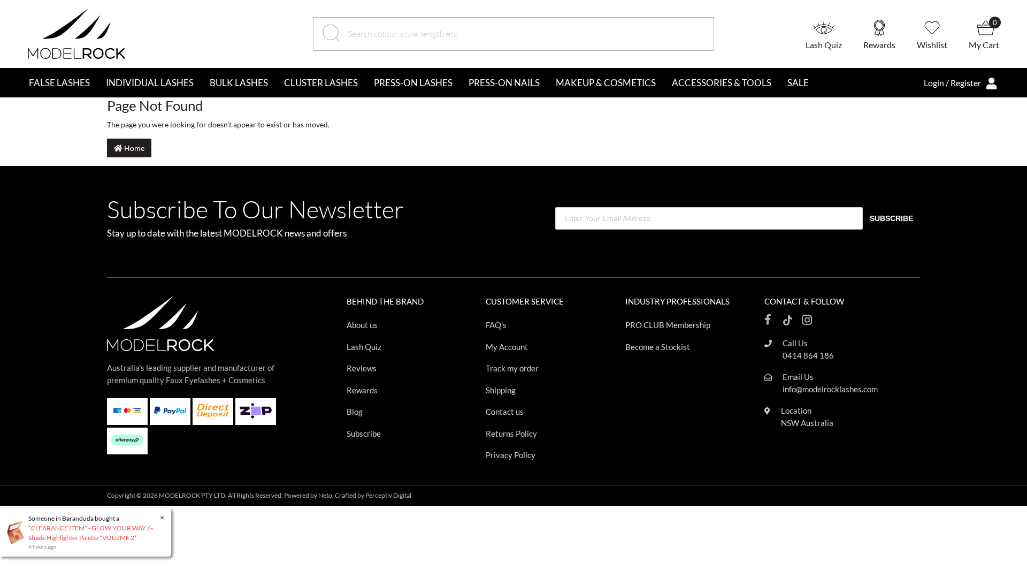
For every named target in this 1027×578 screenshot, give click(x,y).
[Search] (332, 33)
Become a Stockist (657, 347)
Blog (355, 411)
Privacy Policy (510, 455)
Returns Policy (511, 433)
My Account (507, 347)
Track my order (512, 368)
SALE (798, 82)
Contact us (505, 411)
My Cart (984, 45)
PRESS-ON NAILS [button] (504, 82)
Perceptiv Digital (388, 495)
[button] (834, 34)
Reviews (362, 368)
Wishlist (932, 45)
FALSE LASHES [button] (59, 82)
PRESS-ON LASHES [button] (413, 82)
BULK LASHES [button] (239, 82)
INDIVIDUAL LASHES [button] (150, 82)
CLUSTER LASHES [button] (321, 82)
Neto (325, 495)
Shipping (501, 390)
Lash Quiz (824, 45)
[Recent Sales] (19, 532)
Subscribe (364, 433)
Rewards (879, 45)
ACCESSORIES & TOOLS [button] (721, 82)
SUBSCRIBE (891, 218)
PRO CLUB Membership (667, 325)
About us (362, 325)
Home (133, 148)
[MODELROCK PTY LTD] (76, 32)
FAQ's (496, 325)
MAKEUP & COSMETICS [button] (606, 82)
